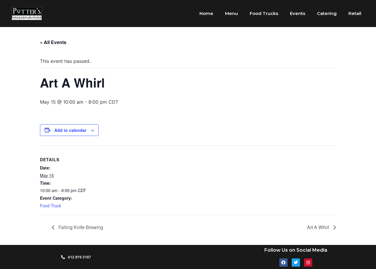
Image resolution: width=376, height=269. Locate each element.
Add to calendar (70, 130)
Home (206, 13)
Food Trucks (264, 13)
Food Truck (50, 206)
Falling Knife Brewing (80, 227)
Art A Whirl (318, 227)
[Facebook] (283, 262)
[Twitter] (296, 262)
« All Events (53, 42)
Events (297, 13)
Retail (354, 13)
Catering (327, 13)
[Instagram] (308, 262)
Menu (231, 13)
